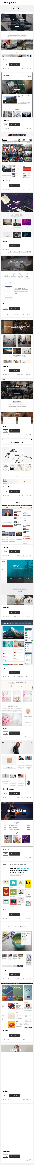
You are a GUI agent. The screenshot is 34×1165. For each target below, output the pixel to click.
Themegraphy (8, 2)
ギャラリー (25, 1099)
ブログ (14, 676)
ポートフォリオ (23, 251)
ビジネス (25, 129)
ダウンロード (14, 64)
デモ (5, 64)
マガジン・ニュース (22, 189)
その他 (26, 435)
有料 (30, 68)
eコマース (25, 68)
